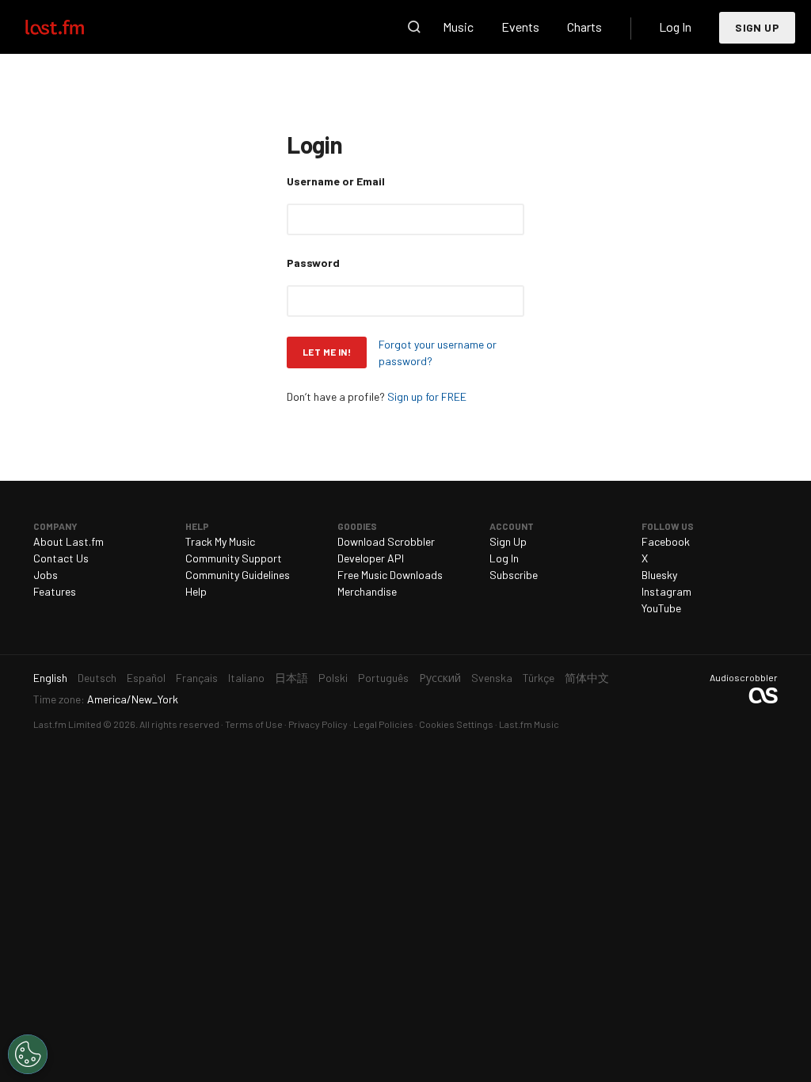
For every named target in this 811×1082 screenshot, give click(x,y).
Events (520, 26)
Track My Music (220, 541)
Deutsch (97, 677)
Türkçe (538, 677)
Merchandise (367, 591)
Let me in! (327, 351)
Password (313, 262)
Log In (675, 26)
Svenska (491, 677)
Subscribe (513, 574)
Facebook (666, 541)
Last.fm (72, 27)
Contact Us (61, 558)
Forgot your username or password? (438, 352)
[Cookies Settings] (28, 1054)
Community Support (233, 558)
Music (458, 26)
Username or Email (336, 181)
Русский (440, 677)
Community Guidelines (237, 574)
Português (383, 677)
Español (146, 677)
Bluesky (659, 574)
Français (197, 677)
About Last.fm (68, 541)
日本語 (291, 677)
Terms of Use (254, 724)
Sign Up (757, 27)
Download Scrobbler (386, 541)
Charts (584, 26)
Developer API (370, 558)
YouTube (661, 608)
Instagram (666, 591)
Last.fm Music (529, 724)
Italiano (246, 677)
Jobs (45, 574)
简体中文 (587, 677)
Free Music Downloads (390, 574)
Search (414, 27)
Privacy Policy (318, 724)
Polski (333, 677)
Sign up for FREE (426, 396)
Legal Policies (383, 724)
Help (196, 591)
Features (54, 591)
